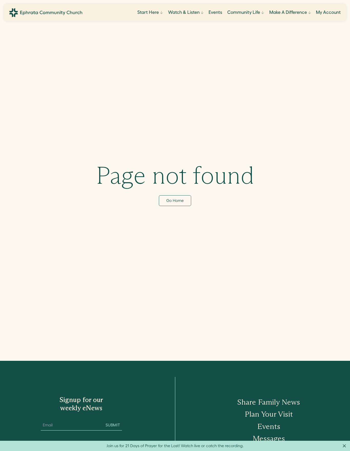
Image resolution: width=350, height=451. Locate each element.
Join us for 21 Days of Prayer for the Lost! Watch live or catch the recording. (175, 445)
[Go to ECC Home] (45, 12)
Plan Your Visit (269, 414)
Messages (269, 438)
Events (215, 12)
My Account (328, 12)
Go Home (175, 200)
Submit (113, 425)
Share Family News (268, 402)
